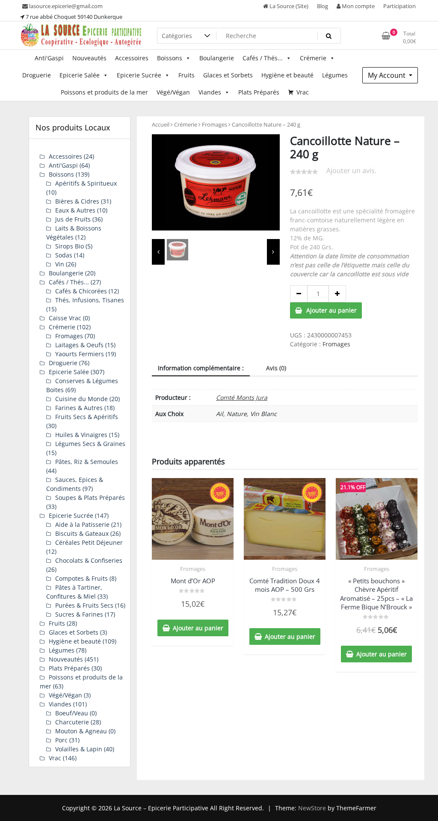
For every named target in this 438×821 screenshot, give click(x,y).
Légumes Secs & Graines (90, 444)
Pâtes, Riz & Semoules (86, 462)
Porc (61, 740)
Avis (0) (276, 368)
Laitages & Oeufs (79, 345)
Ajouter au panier (331, 310)
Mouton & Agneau (81, 731)
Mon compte (357, 6)
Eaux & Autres (75, 210)
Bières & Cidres (77, 201)
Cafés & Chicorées (81, 291)
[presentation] (158, 252)
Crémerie (313, 58)
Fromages (214, 124)
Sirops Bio (69, 246)
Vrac (302, 92)
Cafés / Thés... (263, 58)
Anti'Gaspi (49, 58)
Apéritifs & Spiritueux (86, 183)
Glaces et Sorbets (228, 75)
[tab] (201, 368)
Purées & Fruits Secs (84, 605)
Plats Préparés (258, 92)
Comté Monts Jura (241, 397)
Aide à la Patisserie (82, 524)
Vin (59, 264)
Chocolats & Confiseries (88, 560)
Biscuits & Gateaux (82, 533)
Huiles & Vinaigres (81, 435)
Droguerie (36, 75)
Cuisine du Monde (81, 399)
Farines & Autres (79, 408)
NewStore (312, 808)
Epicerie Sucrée (139, 75)
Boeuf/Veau (71, 713)
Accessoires (131, 58)
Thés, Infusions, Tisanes (89, 300)
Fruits (186, 75)
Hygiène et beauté (287, 75)
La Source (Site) (288, 6)
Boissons (169, 58)
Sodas (63, 255)
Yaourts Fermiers (79, 354)
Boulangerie (216, 58)
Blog (322, 6)
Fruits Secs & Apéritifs (86, 417)
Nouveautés (89, 58)
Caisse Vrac (65, 318)
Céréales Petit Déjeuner (89, 542)
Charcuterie (72, 722)
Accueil (160, 124)
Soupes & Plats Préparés (90, 497)
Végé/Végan (173, 92)
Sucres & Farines (79, 614)
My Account (387, 75)
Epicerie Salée (79, 75)
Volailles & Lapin (78, 749)
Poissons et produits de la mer (104, 92)
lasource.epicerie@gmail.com (65, 6)
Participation (399, 6)
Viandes (209, 92)
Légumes (335, 75)
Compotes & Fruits (81, 578)
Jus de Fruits (73, 219)
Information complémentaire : (201, 368)
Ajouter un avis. (351, 170)
